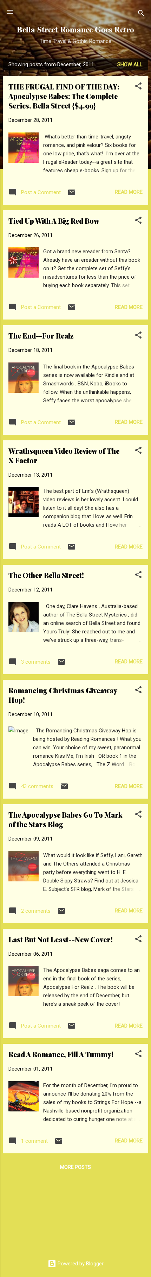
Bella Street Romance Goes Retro (75, 29)
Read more (129, 192)
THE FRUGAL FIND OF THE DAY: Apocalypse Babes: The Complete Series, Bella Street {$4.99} (63, 96)
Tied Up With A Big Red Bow (53, 220)
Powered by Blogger (80, 1263)
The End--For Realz (41, 335)
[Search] (141, 14)
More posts (75, 1167)
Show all (130, 64)
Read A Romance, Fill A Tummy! (60, 1054)
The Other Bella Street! (46, 575)
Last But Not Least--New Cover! (60, 939)
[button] (138, 87)
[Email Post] (71, 195)
